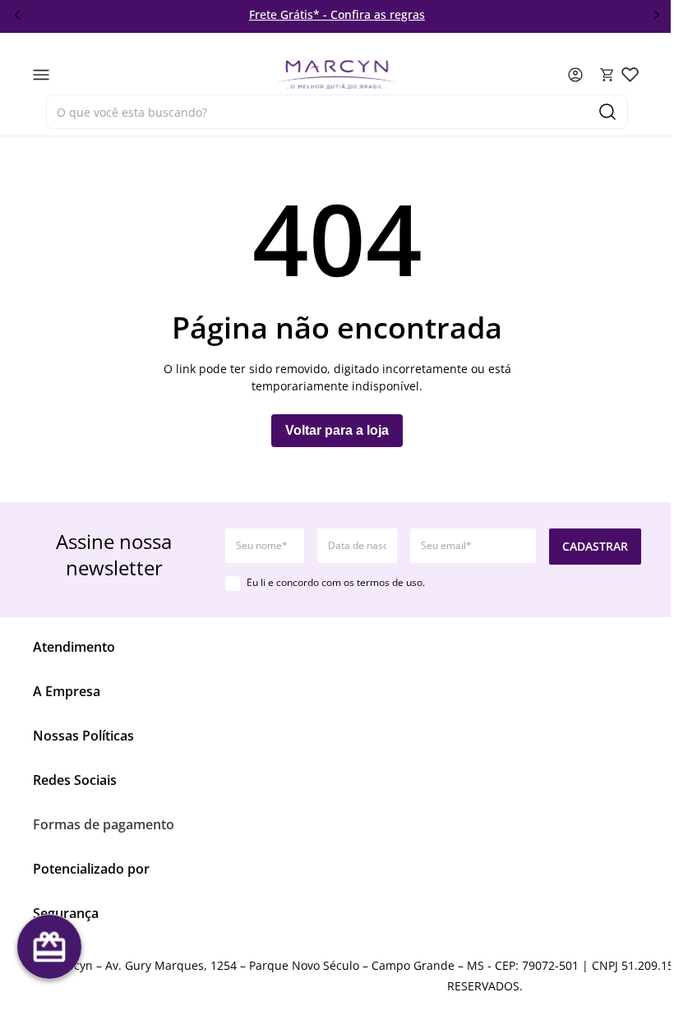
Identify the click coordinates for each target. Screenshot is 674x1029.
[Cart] (607, 75)
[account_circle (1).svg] (575, 74)
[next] (657, 15)
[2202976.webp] (630, 74)
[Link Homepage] (337, 74)
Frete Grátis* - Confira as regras (337, 14)
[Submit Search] (607, 111)
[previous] (17, 15)
